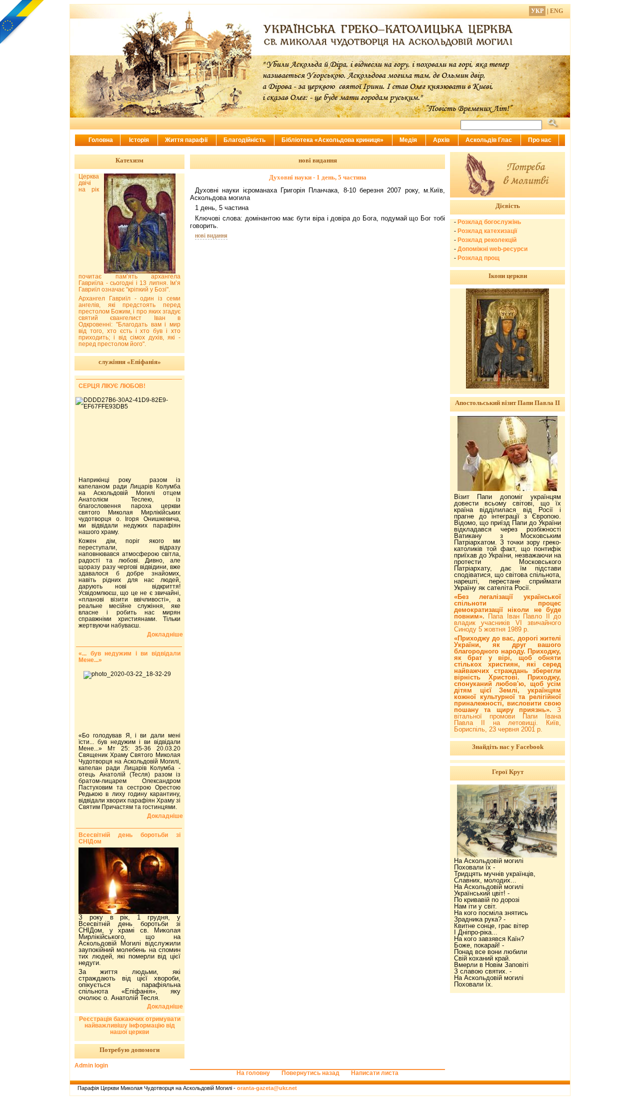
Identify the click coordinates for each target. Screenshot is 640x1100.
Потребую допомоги (130, 1050)
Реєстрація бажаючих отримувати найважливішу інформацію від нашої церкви (129, 1026)
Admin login (91, 1065)
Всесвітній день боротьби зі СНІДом (129, 838)
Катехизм (130, 160)
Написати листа (374, 1073)
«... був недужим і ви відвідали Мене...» (129, 657)
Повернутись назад (311, 1073)
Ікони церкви (507, 276)
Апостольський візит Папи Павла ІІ (507, 402)
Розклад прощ (479, 258)
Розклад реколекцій (487, 240)
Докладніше (165, 635)
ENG (556, 11)
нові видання (211, 235)
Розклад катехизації (487, 231)
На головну (253, 1073)
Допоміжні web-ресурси (493, 249)
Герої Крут (508, 772)
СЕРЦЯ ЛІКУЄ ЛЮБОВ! (112, 386)
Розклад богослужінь (489, 222)
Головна (100, 140)
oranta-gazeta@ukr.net (267, 1088)
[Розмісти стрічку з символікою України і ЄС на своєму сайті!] (22, 22)
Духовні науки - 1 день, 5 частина (317, 177)
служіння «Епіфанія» (129, 362)
